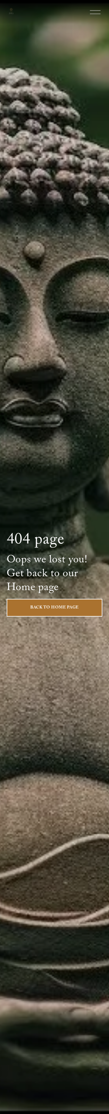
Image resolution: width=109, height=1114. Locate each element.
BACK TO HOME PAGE (54, 608)
